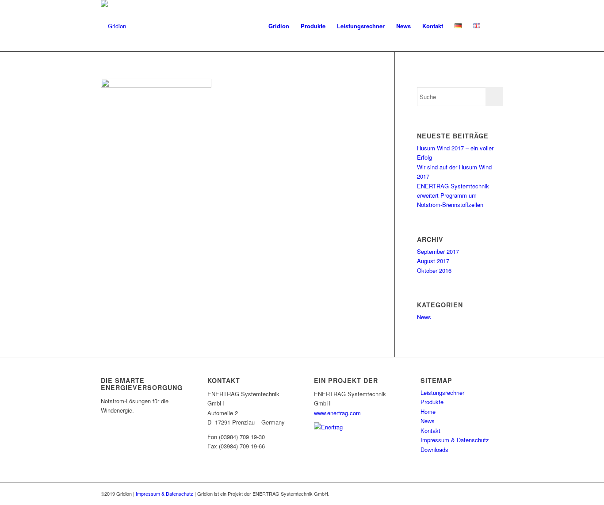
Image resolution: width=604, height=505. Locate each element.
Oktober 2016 (434, 270)
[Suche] (494, 26)
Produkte (432, 402)
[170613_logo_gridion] (113, 26)
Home (428, 411)
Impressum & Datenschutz (455, 440)
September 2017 (438, 251)
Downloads (434, 449)
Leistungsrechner (442, 392)
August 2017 (433, 260)
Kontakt (430, 430)
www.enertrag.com (337, 413)
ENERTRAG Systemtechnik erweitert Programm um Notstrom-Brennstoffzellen (453, 195)
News (424, 317)
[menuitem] (279, 26)
